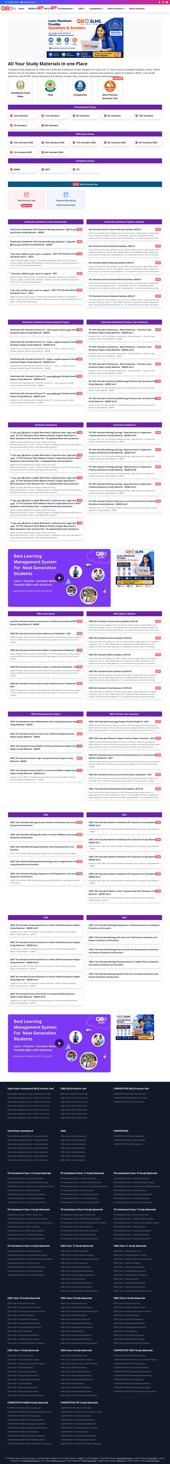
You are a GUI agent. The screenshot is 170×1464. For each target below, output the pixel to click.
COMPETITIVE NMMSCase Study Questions (25, 1420)
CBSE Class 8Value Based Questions (128, 1335)
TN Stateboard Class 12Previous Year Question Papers (30, 1186)
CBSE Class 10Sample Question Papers (23, 1307)
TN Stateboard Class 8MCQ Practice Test (77, 1215)
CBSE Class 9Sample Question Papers (76, 1307)
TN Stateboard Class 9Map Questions (23, 1226)
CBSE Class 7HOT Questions (19, 1383)
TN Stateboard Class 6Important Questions (26, 1275)
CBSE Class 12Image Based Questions (76, 1271)
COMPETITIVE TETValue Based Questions (78, 1436)
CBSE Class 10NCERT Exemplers (20, 1315)
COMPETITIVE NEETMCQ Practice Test (129, 1355)
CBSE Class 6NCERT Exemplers (73, 1367)
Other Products (115, 8)
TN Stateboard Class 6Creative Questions (25, 1271)
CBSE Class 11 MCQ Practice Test (74, 1098)
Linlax (32, 1458)
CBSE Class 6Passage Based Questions (76, 1379)
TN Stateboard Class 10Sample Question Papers (134, 1182)
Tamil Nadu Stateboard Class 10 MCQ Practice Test (28, 1102)
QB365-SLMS (34, 8)
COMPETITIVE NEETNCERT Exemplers (129, 1363)
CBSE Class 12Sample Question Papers (77, 1255)
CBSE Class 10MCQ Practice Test (21, 1303)
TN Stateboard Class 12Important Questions (26, 1202)
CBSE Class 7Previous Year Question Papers (26, 1363)
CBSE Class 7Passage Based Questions (23, 1379)
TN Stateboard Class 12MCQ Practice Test (25, 1178)
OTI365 (95, 1458)
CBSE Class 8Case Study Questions (128, 1319)
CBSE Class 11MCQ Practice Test (127, 1251)
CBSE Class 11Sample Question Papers (130, 1255)
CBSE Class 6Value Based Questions (75, 1387)
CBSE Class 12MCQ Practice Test (74, 1251)
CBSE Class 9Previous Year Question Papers (79, 1311)
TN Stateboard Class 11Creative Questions (78, 1198)
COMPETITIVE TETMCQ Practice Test (75, 1408)
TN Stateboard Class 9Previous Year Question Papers (30, 1223)
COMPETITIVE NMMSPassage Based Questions (27, 1428)
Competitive (95, 8)
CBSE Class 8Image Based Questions (129, 1323)
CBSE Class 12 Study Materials (73, 1136)
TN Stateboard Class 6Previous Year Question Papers (30, 1259)
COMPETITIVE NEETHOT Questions (128, 1379)
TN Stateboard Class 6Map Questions (23, 1263)
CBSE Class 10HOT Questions (19, 1331)
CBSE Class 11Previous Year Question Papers (132, 1259)
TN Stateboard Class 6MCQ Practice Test (24, 1251)
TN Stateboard (65, 8)
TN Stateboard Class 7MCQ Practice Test (130, 1215)
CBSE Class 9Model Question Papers (76, 1339)
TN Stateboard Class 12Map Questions (24, 1190)
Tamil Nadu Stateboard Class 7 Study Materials (27, 1156)
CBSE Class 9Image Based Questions (76, 1323)
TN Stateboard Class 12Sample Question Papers (28, 1182)
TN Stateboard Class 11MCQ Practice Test (78, 1178)
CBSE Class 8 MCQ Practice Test (73, 1110)
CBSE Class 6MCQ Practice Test (73, 1355)
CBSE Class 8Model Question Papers (129, 1339)
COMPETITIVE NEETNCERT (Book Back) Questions (134, 1391)
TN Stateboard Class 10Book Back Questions (132, 1194)
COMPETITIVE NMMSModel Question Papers (26, 1439)
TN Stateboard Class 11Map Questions (77, 1190)
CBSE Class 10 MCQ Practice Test (74, 1102)
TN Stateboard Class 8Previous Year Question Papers (83, 1223)
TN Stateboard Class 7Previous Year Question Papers (136, 1223)
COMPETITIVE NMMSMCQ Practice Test (24, 1408)
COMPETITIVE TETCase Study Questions (77, 1420)
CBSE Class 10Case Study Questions (22, 1319)
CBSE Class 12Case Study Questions (75, 1267)
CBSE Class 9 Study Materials (72, 1148)
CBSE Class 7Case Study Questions (22, 1371)
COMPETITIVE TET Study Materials (127, 1144)
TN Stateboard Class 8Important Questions (79, 1238)
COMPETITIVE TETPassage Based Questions (79, 1428)
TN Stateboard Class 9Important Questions (26, 1238)
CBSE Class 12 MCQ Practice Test (74, 1094)
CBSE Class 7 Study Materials (72, 1156)
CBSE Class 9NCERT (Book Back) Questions (78, 1343)
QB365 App (120, 1461)
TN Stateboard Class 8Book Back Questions (79, 1230)
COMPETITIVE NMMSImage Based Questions (26, 1424)
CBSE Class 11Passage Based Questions (130, 1275)
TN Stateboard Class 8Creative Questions (78, 1234)
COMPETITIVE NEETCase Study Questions (131, 1367)
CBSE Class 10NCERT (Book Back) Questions (26, 1343)
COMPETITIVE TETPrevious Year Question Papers (81, 1412)
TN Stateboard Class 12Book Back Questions (26, 1194)
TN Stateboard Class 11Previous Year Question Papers (83, 1186)
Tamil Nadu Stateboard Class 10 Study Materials (27, 1144)
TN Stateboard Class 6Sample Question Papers (27, 1255)
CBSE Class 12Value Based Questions (76, 1283)
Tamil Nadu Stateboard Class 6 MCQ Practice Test (28, 1118)
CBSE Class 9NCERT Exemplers (73, 1315)
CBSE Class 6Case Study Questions (75, 1371)
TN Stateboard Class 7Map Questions (129, 1226)
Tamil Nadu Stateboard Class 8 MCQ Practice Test (28, 1110)
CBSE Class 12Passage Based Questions (77, 1275)
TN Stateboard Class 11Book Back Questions (79, 1194)
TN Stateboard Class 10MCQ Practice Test (131, 1178)
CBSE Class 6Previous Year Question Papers (79, 1363)
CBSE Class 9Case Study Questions (75, 1319)
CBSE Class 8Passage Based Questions (129, 1327)
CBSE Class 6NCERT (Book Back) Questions (78, 1395)
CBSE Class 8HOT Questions (125, 1331)
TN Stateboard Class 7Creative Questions (131, 1234)
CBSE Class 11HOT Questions (126, 1279)
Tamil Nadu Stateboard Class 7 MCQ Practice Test (28, 1114)
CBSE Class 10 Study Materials (73, 1144)
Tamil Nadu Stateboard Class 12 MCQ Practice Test (28, 1094)
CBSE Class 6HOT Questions (72, 1383)
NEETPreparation (89, 1461)
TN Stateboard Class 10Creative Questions (131, 1198)
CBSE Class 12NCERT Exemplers (74, 1263)
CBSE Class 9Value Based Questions (75, 1335)
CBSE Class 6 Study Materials (72, 1160)
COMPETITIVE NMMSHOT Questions (22, 1432)
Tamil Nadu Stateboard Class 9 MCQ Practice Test (28, 1106)
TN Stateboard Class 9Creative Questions (25, 1234)
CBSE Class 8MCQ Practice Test (126, 1303)
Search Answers (137, 8)
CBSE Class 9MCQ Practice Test (73, 1303)
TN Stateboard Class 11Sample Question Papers (81, 1182)
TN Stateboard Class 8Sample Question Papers (80, 1219)
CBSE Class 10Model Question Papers (23, 1339)
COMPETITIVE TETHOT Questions (74, 1432)
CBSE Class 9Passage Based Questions (76, 1327)
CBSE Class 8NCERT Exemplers (126, 1315)
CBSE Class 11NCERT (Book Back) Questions (132, 1291)
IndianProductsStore (31, 1461)
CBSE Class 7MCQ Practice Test (20, 1355)
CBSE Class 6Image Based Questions (76, 1375)
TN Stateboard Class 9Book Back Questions (26, 1230)
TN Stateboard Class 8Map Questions (76, 1226)
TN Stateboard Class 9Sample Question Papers (27, 1219)
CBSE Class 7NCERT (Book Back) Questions (25, 1395)
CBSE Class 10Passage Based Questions (24, 1327)
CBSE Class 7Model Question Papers (22, 1391)
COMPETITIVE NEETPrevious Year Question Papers (135, 1359)
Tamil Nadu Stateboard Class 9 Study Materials (27, 1148)
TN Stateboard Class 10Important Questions (132, 1202)
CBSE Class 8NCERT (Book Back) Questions (131, 1343)
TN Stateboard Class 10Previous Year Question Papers (136, 1186)
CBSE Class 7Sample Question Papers (23, 1359)
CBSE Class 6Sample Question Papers (76, 1359)
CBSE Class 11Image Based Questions (129, 1271)
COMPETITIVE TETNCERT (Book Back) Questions (81, 1443)
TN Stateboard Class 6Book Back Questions (26, 1267)
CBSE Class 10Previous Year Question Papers (26, 1311)
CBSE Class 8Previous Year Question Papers (132, 1311)
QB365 (80, 1458)
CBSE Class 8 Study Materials (72, 1152)
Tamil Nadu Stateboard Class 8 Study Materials (27, 1152)
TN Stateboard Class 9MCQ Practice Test (24, 1215)
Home (21, 8)
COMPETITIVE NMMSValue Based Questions (26, 1436)
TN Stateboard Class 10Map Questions (130, 1190)
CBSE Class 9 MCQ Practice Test (73, 1106)
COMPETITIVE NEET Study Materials (128, 1136)
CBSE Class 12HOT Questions (72, 1279)
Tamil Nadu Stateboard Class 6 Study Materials (27, 1160)
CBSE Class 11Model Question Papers (129, 1287)
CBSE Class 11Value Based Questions (129, 1283)
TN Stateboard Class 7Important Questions (132, 1238)
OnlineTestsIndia (152, 1461)
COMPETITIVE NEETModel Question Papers (131, 1387)
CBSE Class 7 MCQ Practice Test (73, 1114)
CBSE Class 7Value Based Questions (22, 1387)
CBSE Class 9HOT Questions (72, 1331)
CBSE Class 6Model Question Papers (76, 1391)
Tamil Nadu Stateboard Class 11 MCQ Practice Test (28, 1098)
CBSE (80, 8)
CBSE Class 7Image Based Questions (23, 1375)
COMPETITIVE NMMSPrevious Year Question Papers (29, 1412)
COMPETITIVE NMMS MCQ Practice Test (130, 1098)
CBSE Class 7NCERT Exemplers (20, 1367)
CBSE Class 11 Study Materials (73, 1140)
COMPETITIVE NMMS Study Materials (129, 1140)
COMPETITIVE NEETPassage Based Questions (132, 1375)
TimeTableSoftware (125, 1458)
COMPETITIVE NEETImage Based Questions (132, 1371)
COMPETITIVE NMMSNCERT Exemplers (24, 1416)
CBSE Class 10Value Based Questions (23, 1335)
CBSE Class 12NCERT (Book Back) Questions (79, 1291)
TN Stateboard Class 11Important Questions (79, 1202)
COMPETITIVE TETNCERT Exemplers (75, 1416)
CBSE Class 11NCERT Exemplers (127, 1263)
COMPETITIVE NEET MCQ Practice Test (129, 1094)
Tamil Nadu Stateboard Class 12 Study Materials (27, 1136)
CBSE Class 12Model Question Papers (76, 1287)
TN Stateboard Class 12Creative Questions (25, 1198)
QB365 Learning (58, 1461)
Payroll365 (153, 1458)
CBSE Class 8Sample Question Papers (129, 1307)
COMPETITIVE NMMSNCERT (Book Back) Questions (29, 1443)
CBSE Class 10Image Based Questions (23, 1323)
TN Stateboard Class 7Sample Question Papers (133, 1219)
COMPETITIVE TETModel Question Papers (78, 1439)
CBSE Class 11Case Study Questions (128, 1267)
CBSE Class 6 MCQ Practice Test (73, 1118)
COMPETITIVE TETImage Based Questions (78, 1424)
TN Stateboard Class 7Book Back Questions (132, 1230)
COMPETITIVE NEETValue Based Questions (131, 1383)
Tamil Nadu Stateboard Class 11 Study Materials (27, 1140)
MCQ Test (49, 8)
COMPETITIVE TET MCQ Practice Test (128, 1102)
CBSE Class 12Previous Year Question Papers (79, 1259)
